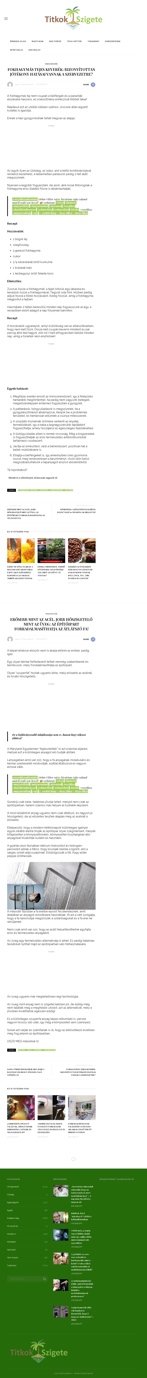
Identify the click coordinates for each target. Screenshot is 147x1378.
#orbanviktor (61, 209)
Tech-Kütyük (74, 41)
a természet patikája (28, 490)
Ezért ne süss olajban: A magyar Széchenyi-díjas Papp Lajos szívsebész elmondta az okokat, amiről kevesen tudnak (20, 572)
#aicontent (55, 206)
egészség (44, 490)
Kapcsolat (35, 50)
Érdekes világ (18, 41)
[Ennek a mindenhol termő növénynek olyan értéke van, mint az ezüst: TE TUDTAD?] (51, 550)
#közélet (74, 209)
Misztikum (37, 41)
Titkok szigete (27, 85)
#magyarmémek (39, 206)
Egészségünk (112, 41)
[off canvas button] (6, 18)
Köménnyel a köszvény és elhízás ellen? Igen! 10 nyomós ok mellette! (76, 510)
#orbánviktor (45, 209)
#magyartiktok (20, 206)
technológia (50, 1050)
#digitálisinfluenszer (24, 209)
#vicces (60, 202)
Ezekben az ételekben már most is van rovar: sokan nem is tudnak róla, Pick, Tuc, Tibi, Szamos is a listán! (80, 572)
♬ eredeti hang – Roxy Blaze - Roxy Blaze (63, 213)
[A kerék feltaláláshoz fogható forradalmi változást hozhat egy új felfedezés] (51, 1107)
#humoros (71, 202)
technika (37, 1050)
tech (29, 1050)
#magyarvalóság (21, 213)
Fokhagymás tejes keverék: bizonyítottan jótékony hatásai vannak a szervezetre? (78, 1072)
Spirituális (16, 50)
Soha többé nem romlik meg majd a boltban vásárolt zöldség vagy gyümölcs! (25, 1072)
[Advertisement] (51, 148)
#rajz (35, 213)
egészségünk (56, 490)
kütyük (21, 1050)
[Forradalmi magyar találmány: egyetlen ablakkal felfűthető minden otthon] (82, 1107)
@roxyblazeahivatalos (25, 199)
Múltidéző (55, 41)
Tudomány (93, 41)
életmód (69, 490)
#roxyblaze (68, 206)
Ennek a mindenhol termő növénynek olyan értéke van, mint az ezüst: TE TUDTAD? (51, 571)
